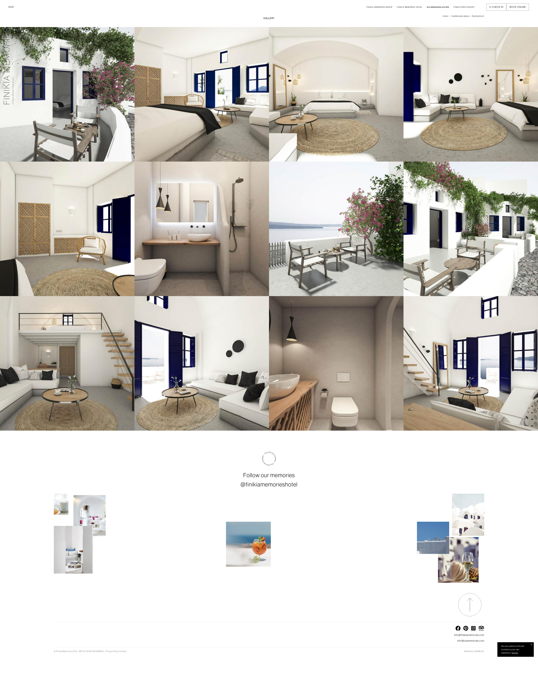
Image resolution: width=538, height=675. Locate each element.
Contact (123, 651)
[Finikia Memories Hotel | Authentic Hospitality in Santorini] (9, 66)
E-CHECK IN (496, 7)
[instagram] (269, 465)
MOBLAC (479, 651)
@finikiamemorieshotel (269, 484)
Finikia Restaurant (464, 7)
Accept (531, 644)
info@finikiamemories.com (469, 635)
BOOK (518, 7)
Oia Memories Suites (460, 16)
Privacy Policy (112, 651)
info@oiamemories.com (470, 640)
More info (515, 653)
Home (445, 16)
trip (481, 628)
